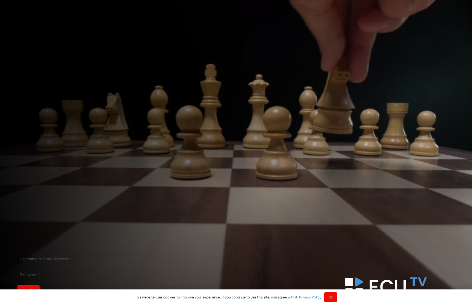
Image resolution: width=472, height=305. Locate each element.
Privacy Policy (310, 297)
